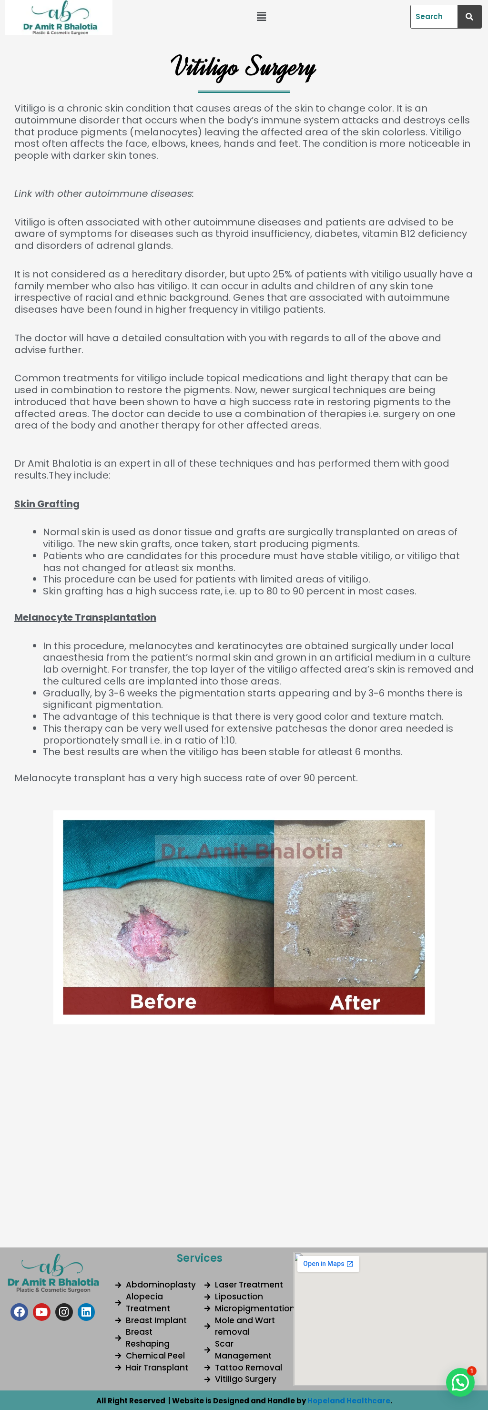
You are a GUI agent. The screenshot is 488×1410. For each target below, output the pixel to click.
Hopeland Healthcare (348, 1401)
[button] (261, 16)
